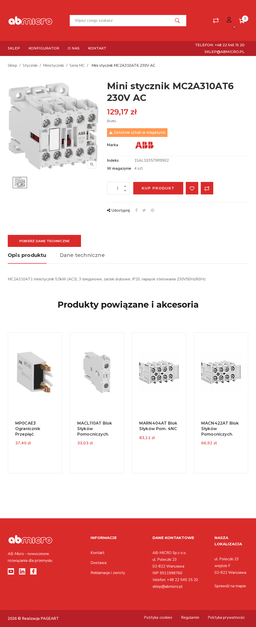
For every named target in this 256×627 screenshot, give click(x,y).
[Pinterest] (152, 210)
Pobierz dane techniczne (44, 241)
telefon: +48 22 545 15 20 (219, 45)
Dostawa (98, 562)
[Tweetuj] (144, 210)
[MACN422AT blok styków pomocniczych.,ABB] (221, 372)
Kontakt (97, 552)
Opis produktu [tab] (27, 255)
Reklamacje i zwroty (107, 572)
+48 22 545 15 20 (182, 579)
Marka (112, 144)
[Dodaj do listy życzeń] (192, 188)
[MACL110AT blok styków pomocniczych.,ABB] (97, 372)
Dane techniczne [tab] (82, 255)
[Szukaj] (177, 20)
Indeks (113, 160)
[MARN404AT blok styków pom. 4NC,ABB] (159, 372)
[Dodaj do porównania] (207, 188)
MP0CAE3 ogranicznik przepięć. (27, 428)
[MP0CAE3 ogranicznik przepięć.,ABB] (35, 372)
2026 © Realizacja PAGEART (33, 618)
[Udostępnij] (136, 210)
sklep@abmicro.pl (224, 51)
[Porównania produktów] (216, 20)
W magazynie (119, 168)
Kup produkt (158, 188)
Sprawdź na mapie (230, 586)
